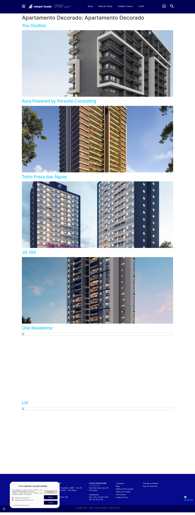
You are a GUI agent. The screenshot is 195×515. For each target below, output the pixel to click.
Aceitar (51, 502)
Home (90, 6)
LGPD (141, 6)
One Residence (37, 328)
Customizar (50, 492)
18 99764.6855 (94, 486)
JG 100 (29, 252)
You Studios (34, 25)
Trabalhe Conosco (125, 6)
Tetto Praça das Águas (44, 176)
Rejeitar (50, 497)
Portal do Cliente (105, 6)
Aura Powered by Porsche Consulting (59, 101)
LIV (25, 402)
